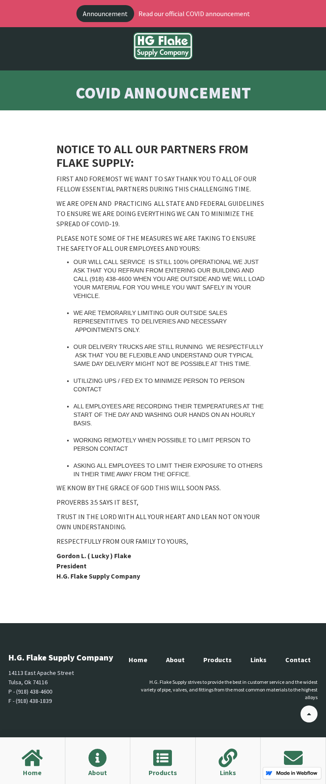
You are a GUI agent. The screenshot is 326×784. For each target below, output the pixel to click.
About (175, 659)
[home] (163, 46)
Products (217, 659)
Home (138, 659)
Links (258, 659)
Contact (298, 659)
